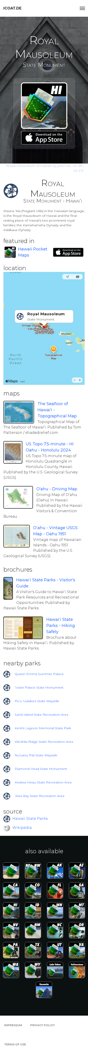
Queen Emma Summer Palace (39, 674)
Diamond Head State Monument (41, 769)
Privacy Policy (42, 1025)
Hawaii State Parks (30, 818)
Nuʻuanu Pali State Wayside (36, 755)
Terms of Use (15, 1044)
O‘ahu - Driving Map (56, 488)
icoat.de (12, 8)
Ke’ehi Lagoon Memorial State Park (43, 728)
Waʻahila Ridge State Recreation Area (44, 742)
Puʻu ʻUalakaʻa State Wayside (37, 701)
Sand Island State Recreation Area (41, 715)
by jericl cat (38, 166)
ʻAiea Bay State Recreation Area (39, 796)
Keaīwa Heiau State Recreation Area (43, 782)
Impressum (13, 1025)
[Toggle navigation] (82, 8)
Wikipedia (22, 827)
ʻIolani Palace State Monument (39, 687)
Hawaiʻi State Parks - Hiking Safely (60, 625)
